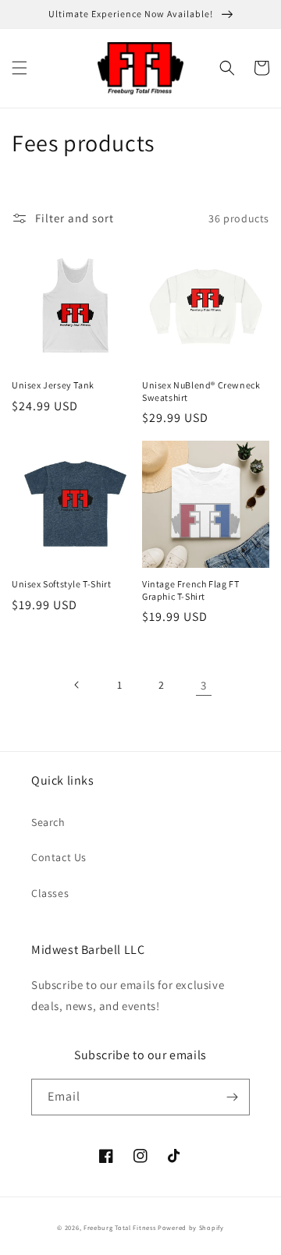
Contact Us (59, 857)
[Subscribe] (232, 1097)
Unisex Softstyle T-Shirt (61, 584)
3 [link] (204, 685)
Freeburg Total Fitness (119, 1227)
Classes (50, 893)
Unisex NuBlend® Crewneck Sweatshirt (201, 391)
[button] (19, 68)
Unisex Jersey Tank (53, 385)
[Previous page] (77, 685)
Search (48, 822)
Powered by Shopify (191, 1227)
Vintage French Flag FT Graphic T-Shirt (190, 590)
